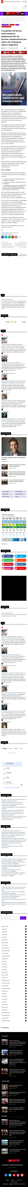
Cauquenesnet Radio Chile (8, 373)
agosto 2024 (14, 991)
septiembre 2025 (14, 956)
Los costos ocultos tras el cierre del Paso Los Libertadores (17, 1150)
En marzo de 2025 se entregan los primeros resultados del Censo (16, 480)
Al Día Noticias (18, 491)
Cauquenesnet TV (6, 722)
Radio (16, 496)
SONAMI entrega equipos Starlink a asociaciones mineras (17, 465)
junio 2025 (14, 964)
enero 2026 (14, 945)
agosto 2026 (14, 926)
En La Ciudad (6, 491)
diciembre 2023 (14, 1012)
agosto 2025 (14, 958)
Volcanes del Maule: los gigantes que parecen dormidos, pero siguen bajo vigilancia (13, 865)
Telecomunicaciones (10, 18)
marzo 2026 (14, 940)
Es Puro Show (5, 411)
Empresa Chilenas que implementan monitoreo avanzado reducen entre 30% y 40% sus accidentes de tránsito (14, 818)
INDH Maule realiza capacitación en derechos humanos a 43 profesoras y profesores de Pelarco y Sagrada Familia (13, 835)
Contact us (19, 1180)
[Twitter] (6, 237)
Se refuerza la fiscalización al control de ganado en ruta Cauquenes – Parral (14, 301)
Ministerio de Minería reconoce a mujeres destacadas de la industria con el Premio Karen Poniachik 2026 (17, 1072)
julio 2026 (14, 929)
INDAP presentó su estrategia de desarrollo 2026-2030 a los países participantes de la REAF (14, 839)
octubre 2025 (14, 953)
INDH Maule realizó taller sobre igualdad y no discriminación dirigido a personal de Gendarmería (13, 843)
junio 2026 (14, 932)
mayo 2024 (14, 999)
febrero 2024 (14, 1007)
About (12, 1180)
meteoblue (4, 544)
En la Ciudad (5, 337)
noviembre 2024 (14, 983)
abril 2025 (14, 969)
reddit (21, 560)
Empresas (12, 24)
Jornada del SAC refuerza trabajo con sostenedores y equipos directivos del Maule (13, 363)
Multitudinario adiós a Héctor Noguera (12, 729)
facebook (8, 556)
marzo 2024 (14, 1004)
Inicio (2, 18)
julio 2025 (14, 961)
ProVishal (22, 1184)
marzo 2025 (14, 972)
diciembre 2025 (14, 948)
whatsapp (8, 560)
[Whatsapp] (9, 237)
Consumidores (5, 24)
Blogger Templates (14, 1184)
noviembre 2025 (14, 950)
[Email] (16, 237)
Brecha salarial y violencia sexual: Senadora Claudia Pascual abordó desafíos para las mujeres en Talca (17, 473)
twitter (21, 556)
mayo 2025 (14, 967)
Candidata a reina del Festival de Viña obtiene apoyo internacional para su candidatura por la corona (14, 904)
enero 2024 (14, 1010)
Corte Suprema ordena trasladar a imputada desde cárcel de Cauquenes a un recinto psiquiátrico (13, 874)
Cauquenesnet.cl (19, 494)
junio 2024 (14, 996)
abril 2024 (14, 1002)
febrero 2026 (14, 942)
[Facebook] (2, 237)
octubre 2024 (14, 985)
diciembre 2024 (14, 980)
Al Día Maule (5, 494)
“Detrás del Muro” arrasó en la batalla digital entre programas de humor (13, 892)
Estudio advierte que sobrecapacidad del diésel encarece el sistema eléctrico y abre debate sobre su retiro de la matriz (17, 1043)
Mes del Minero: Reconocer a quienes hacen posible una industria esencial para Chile (16, 1052)
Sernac (17, 24)
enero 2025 (14, 977)
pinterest (8, 564)
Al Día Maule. (5, 355)
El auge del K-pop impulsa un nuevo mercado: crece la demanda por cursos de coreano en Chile (14, 420)
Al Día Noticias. (5, 393)
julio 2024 (14, 993)
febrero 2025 (14, 975)
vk (21, 564)
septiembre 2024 (14, 988)
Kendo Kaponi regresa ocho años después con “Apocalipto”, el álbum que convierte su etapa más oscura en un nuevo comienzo (14, 382)
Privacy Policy (14, 1182)
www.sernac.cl (8, 227)
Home (7, 1180)
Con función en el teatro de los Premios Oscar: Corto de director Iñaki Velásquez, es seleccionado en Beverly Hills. (14, 896)
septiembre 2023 (14, 1020)
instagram (8, 568)
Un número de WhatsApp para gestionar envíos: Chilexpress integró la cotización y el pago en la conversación (13, 346)
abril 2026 (14, 937)
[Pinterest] (12, 237)
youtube (21, 568)
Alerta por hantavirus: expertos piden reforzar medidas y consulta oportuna (14, 401)
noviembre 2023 (14, 1015)
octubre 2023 (14, 1018)
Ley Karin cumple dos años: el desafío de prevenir (14, 458)
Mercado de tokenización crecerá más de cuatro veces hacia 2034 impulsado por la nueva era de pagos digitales (12, 804)
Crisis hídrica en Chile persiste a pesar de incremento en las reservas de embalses (16, 1142)
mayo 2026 (14, 934)
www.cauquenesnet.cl (7, 299)
